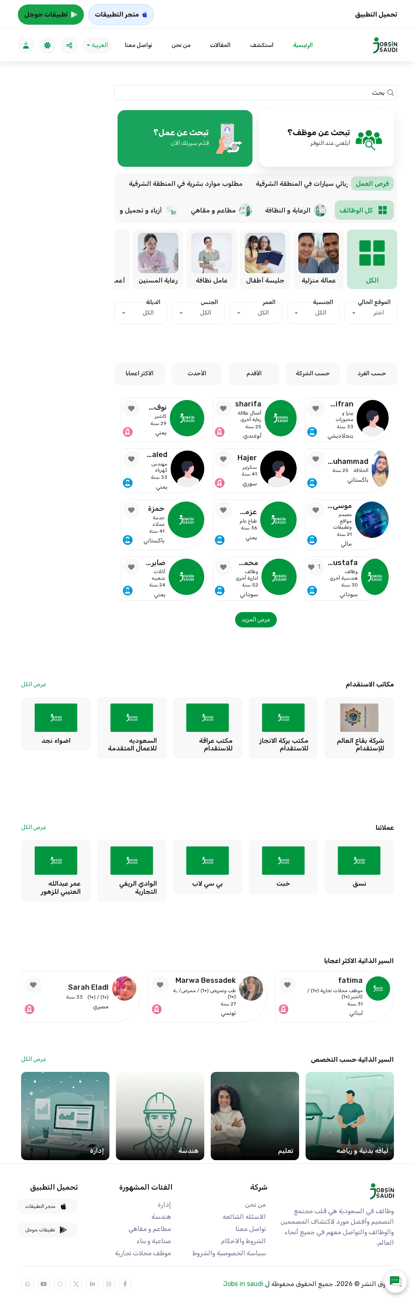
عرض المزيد (256, 619)
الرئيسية (303, 45)
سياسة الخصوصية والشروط (229, 1253)
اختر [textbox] (379, 312)
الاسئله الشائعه (244, 1216)
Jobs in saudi (243, 1284)
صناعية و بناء (154, 1241)
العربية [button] (100, 45)
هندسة (161, 1216)
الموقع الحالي (374, 302)
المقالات (220, 45)
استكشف (262, 45)
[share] (69, 45)
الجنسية (323, 302)
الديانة (153, 302)
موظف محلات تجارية (143, 1253)
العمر (269, 302)
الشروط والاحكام (243, 1241)
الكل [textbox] (320, 312)
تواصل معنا (138, 45)
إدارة (164, 1204)
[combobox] (370, 313)
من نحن (180, 45)
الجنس (209, 302)
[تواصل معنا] (395, 1281)
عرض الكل (33, 684)
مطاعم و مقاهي (149, 1229)
